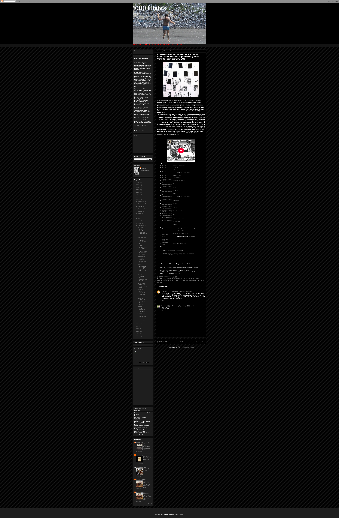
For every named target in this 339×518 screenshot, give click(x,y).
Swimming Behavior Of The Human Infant (167, 180)
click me (202, 138)
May (139, 218)
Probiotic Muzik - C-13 (142, 442)
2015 (137, 331)
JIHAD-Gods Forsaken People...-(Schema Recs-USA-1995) (142, 277)
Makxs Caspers (178, 250)
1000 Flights (149, 8)
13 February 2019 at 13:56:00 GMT (180, 291)
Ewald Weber (171, 253)
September (141, 208)
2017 (137, 326)
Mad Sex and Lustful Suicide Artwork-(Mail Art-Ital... (142, 316)
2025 (137, 185)
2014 (137, 333)
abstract (170, 278)
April (139, 220)
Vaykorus (165, 305)
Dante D (164, 291)
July (139, 213)
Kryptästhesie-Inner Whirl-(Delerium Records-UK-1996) (141, 259)
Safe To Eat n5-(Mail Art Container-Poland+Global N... (142, 240)
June (139, 216)
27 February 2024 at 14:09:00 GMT (181, 305)
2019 (137, 199)
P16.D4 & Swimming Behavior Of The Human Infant (180, 281)
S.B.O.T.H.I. (171, 254)
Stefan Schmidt (177, 254)
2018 (137, 324)
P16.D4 (164, 165)
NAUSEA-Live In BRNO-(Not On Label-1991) (142, 247)
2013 (137, 336)
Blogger (180, 514)
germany (191, 278)
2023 (137, 189)
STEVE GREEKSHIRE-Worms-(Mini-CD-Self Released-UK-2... (142, 268)
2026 (137, 182)
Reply (163, 300)
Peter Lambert (187, 172)
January (140, 321)
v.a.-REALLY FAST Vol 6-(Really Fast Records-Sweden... (141, 301)
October (140, 206)
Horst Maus (192, 236)
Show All (150, 503)
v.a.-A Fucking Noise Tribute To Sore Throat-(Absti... (142, 285)
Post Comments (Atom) (186, 347)
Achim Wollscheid (187, 132)
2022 (137, 192)
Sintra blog (139, 455)
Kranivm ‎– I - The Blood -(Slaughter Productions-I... (142, 309)
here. (178, 134)
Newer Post (162, 341)
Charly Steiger (180, 230)
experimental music (180, 278)
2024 (137, 187)
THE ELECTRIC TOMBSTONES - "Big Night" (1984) (146, 447)
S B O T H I (165, 234)
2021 (137, 194)
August (140, 211)
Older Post (200, 341)
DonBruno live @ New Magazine (146, 470)
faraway (144, 168)
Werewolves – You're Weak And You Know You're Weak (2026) (147, 484)
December (141, 201)
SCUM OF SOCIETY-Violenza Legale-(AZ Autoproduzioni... (142, 231)
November (141, 204)
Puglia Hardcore (141, 467)
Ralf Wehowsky (187, 253)
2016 (137, 328)
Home (181, 341)
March (140, 223)
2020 (137, 197)
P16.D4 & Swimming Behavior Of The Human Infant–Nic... (141, 293)
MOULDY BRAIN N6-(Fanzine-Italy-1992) (142, 252)
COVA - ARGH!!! (141, 479)
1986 (164, 278)
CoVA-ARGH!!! (140, 492)
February (140, 225)
